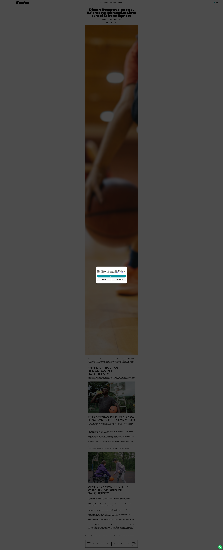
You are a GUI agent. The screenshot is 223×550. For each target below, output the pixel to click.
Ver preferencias (119, 279)
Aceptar (111, 276)
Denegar (104, 279)
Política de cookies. (120, 272)
